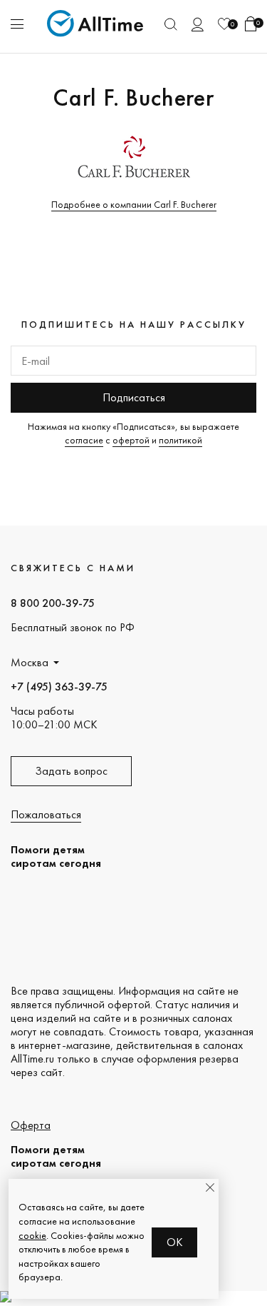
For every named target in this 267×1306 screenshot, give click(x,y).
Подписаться (134, 397)
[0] (224, 24)
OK (175, 1242)
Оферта (31, 1124)
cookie (32, 1235)
